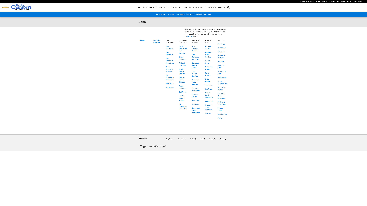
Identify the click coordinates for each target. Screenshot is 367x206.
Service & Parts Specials (195, 82)
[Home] (5, 7)
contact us (188, 36)
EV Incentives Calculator (170, 78)
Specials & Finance (196, 7)
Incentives (195, 100)
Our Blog (221, 61)
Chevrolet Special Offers (195, 65)
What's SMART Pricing (181, 98)
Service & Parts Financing (208, 107)
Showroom (170, 87)
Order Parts (209, 101)
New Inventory (164, 7)
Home (142, 40)
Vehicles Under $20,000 (182, 80)
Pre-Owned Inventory (179, 7)
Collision (208, 113)
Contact (192, 139)
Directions (221, 44)
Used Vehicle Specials (182, 72)
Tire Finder (208, 85)
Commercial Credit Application (196, 110)
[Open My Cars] (277, 7)
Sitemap (222, 139)
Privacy (211, 139)
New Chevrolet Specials (169, 69)
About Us (221, 7)
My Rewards (222, 77)
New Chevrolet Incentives (170, 61)
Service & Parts (210, 7)
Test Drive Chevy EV (150, 7)
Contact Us (222, 48)
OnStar (220, 118)
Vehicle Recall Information (209, 95)
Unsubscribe (222, 114)
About (202, 139)
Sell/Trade (169, 84)
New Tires (208, 89)
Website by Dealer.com (143, 139)
